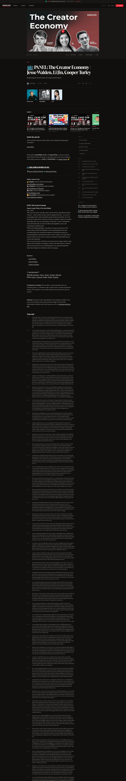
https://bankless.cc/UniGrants (35, 188)
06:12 (28, 455)
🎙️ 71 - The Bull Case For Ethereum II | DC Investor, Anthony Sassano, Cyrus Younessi (87, 206)
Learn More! (30, 147)
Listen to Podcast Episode (36, 171)
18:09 (28, 700)
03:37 (28, 400)
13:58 (28, 614)
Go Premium (119, 5)
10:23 (28, 543)
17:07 (28, 679)
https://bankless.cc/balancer (34, 197)
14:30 (28, 624)
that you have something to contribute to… (88, 189)
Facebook (55, 277)
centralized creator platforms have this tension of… (88, 178)
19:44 (28, 739)
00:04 (28, 317)
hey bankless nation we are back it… (87, 161)
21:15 (28, 777)
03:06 (28, 387)
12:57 (28, 593)
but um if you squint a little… (85, 197)
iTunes (42, 275)
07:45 (28, 489)
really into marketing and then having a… (88, 192)
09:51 (28, 533)
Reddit (45, 277)
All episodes (96, 112)
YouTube (52, 275)
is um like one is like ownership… (86, 166)
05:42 (28, 444)
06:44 (28, 466)
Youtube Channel (62, 159)
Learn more (78, 1)
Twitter (33, 277)
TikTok (50, 277)
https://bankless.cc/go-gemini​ (35, 184)
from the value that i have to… (86, 181)
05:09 (28, 434)
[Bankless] (7, 6)
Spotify (47, 275)
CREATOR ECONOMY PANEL (39, 167)
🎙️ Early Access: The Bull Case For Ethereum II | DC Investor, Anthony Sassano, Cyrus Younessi (88, 216)
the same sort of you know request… (87, 194)
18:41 (28, 715)
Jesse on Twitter (33, 261)
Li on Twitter (32, 259)
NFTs (28, 62)
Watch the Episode (51, 171)
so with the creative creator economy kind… (87, 185)
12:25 (28, 582)
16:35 (28, 668)
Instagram (39, 277)
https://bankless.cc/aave (33, 193)
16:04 (28, 657)
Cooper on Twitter (34, 264)
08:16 (28, 502)
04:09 (28, 413)
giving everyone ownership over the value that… (88, 170)
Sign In (112, 5)
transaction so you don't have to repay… (88, 163)
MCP (109, 5)
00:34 (28, 330)
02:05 (28, 364)
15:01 (28, 635)
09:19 (28, 523)
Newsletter (31, 5)
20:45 (28, 765)
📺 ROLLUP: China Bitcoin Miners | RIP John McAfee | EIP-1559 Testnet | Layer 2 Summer (87, 211)
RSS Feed (58, 275)
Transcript (30, 314)
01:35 (28, 353)
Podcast (15, 5)
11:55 (28, 572)
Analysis (23, 5)
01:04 (28, 341)
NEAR (49, 1)
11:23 (28, 562)
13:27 (28, 603)
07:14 (28, 478)
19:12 (28, 728)
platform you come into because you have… (87, 174)
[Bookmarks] (83, 83)
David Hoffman (32, 83)
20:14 (28, 751)
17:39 (28, 691)
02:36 (28, 375)
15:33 (28, 647)
